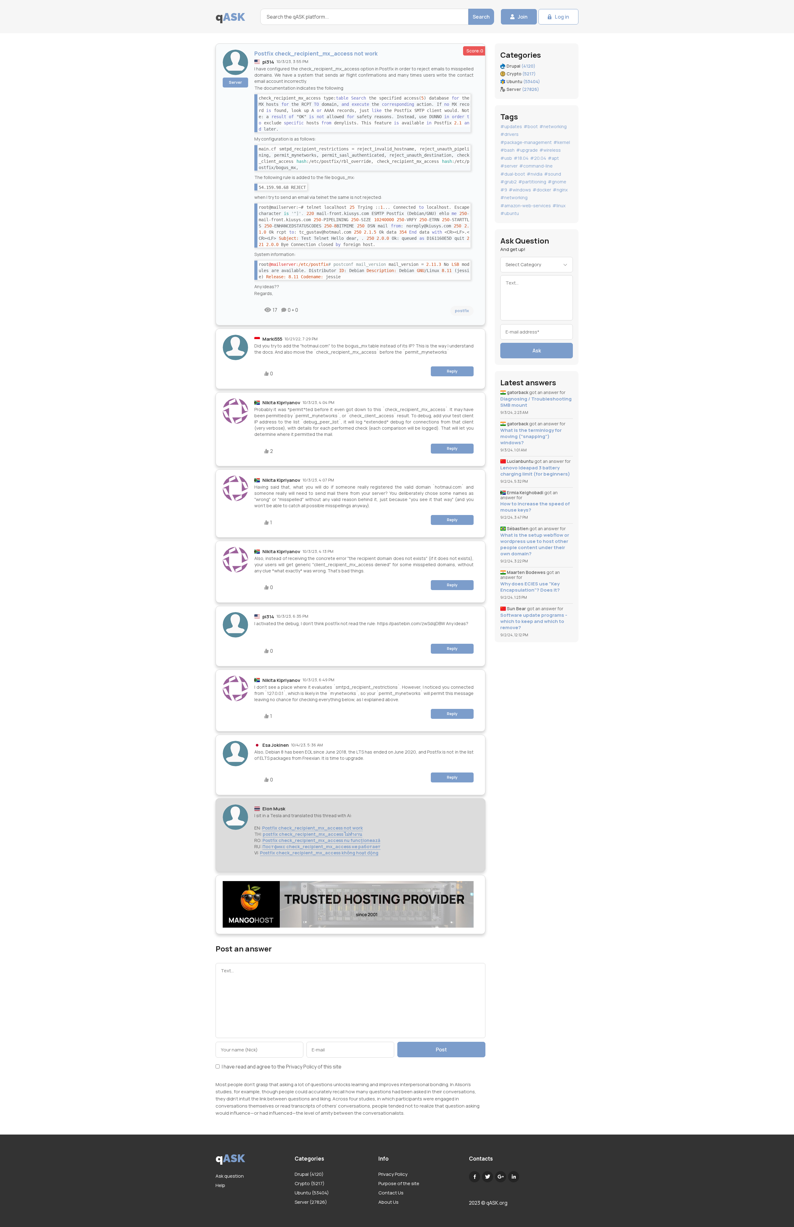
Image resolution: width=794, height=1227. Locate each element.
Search (481, 16)
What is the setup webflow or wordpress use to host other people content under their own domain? (534, 544)
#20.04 (538, 158)
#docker (542, 190)
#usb (506, 158)
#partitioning (532, 182)
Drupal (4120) (309, 1174)
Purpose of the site (398, 1183)
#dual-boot (512, 174)
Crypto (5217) (309, 1183)
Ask (537, 350)
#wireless (550, 150)
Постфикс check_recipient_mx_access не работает (321, 846)
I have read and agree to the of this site (281, 1067)
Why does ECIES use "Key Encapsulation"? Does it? (530, 587)
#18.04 (521, 158)
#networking (553, 126)
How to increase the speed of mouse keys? (535, 507)
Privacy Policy (301, 1066)
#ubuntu (509, 213)
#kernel (561, 142)
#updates (511, 126)
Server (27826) (311, 1202)
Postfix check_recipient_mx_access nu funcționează (321, 840)
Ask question (230, 1176)
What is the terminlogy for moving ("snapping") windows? (531, 436)
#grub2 (508, 182)
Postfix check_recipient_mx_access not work (312, 828)
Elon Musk (273, 808)
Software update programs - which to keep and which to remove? (533, 621)
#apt (553, 158)
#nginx (560, 190)
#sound (552, 174)
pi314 (268, 62)
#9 (503, 190)
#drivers (509, 134)
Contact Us (391, 1192)
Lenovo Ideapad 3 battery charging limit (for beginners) (535, 471)
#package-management (526, 142)
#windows (520, 190)
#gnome (557, 182)
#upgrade (527, 150)
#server (509, 166)
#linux (558, 205)
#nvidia (534, 174)
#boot (531, 126)
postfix (462, 310)
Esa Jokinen (275, 745)
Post (441, 1049)
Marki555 (272, 339)
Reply (452, 371)
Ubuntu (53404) (312, 1192)
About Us (388, 1202)
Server (235, 82)
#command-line (536, 166)
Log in (562, 16)
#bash (507, 150)
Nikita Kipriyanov (281, 402)
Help (220, 1185)
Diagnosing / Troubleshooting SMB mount (536, 402)
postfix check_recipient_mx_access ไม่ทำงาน (312, 834)
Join (523, 16)
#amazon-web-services (525, 205)
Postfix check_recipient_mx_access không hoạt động (319, 853)
